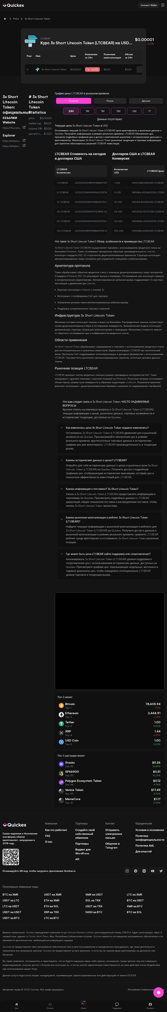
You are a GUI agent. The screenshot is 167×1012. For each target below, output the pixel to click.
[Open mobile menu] (162, 5)
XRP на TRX (51, 912)
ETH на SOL (51, 906)
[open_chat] (158, 992)
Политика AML (145, 845)
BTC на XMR (10, 894)
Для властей (144, 851)
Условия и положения (150, 830)
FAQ (47, 835)
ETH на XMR (51, 900)
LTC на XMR (134, 894)
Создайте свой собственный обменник (85, 833)
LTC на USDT (11, 906)
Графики (73, 100)
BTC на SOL (134, 912)
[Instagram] (127, 871)
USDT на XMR (52, 894)
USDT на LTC (11, 900)
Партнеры (82, 843)
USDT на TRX (93, 906)
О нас (48, 841)
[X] (161, 871)
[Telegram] (135, 871)
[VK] (144, 871)
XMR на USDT (94, 894)
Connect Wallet (149, 5)
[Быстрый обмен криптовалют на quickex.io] (14, 5)
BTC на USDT (135, 900)
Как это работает (56, 830)
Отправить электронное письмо (113, 833)
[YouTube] (152, 871)
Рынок (110, 100)
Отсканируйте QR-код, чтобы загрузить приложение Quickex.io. (39, 870)
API (77, 859)
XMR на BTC (135, 906)
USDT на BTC (11, 918)
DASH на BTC (93, 912)
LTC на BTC (51, 918)
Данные (146, 100)
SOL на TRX (92, 900)
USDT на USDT (12, 912)
